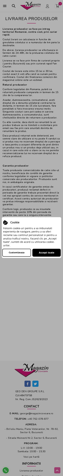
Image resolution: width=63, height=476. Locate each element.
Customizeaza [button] (16, 252)
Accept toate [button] (46, 252)
